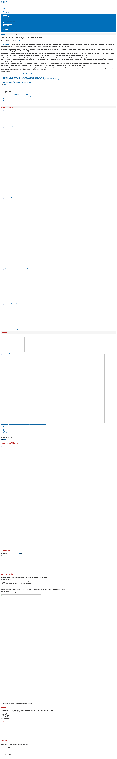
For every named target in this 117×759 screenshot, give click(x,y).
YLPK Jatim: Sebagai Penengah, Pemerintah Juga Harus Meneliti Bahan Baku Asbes (23, 77)
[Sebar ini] (3, 98)
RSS (8, 12)
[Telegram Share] (3, 102)
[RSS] (3, 88)
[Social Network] (3, 11)
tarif (24, 73)
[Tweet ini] (3, 99)
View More (3, 439)
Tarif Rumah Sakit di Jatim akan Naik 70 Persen (16, 94)
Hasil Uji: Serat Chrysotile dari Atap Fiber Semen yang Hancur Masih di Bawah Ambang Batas (25, 126)
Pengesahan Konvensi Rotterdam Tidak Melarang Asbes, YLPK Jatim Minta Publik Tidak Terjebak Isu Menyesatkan (31, 268)
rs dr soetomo (13, 73)
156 (4, 431)
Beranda (3, 34)
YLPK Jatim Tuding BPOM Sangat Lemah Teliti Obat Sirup (17, 82)
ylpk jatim (30, 73)
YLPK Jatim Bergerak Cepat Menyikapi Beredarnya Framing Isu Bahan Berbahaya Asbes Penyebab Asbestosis (29, 78)
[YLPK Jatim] (4, 2)
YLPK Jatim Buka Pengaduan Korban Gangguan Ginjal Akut (17, 81)
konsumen (7, 73)
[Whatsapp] (3, 103)
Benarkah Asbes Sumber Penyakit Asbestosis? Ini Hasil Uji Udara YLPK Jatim (21, 329)
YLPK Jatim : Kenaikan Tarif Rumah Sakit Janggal (16, 96)
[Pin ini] (3, 101)
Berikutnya (6, 432)
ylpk (27, 73)
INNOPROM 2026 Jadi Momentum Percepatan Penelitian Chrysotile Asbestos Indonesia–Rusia (26, 197)
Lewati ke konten (5, 1)
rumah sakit (20, 73)
